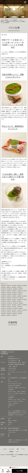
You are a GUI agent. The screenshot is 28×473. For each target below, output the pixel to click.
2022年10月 (15, 303)
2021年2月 (3, 311)
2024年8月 (14, 294)
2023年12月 (8, 297)
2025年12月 (19, 287)
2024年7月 (19, 294)
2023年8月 (8, 299)
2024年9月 (9, 294)
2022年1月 (14, 306)
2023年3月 (8, 301)
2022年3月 (3, 306)
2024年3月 (19, 296)
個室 (18, 449)
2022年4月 (24, 304)
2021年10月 (9, 308)
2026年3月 (3, 287)
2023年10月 (20, 297)
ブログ (17, 451)
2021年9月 (15, 308)
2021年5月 (14, 310)
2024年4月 (14, 296)
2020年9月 (9, 313)
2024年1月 (3, 297)
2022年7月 (8, 304)
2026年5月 (19, 285)
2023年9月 (3, 299)
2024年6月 (3, 296)
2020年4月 (14, 313)
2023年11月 (14, 297)
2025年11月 (3, 289)
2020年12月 (14, 311)
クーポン (23, 449)
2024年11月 (20, 292)
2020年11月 (20, 311)
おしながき (11, 449)
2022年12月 (3, 303)
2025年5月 (14, 290)
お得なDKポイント (14, 467)
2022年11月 (9, 303)
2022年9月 (21, 303)
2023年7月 (14, 299)
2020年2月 (3, 315)
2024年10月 (3, 294)
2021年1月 (8, 311)
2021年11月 (3, 308)
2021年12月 (19, 306)
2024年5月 (8, 296)
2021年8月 (20, 308)
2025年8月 (20, 289)
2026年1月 (14, 287)
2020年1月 (8, 315)
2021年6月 (8, 310)
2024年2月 (24, 296)
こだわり (5, 449)
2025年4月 (19, 290)
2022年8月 (3, 304)
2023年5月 (24, 299)
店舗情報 (11, 451)
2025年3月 (24, 290)
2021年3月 (24, 310)
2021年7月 (3, 310)
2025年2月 (3, 292)
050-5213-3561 (5, 263)
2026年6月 (14, 285)
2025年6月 (8, 290)
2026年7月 (8, 285)
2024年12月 (14, 292)
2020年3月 (19, 313)
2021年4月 (19, 310)
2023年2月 (14, 301)
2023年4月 (3, 301)
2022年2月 (8, 306)
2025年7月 (3, 290)
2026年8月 (3, 285)
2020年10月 (3, 313)
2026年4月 (24, 285)
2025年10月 (9, 289)
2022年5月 (19, 304)
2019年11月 (14, 315)
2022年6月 (14, 304)
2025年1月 (8, 292)
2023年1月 (19, 301)
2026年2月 (8, 287)
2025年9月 (15, 289)
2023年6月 (19, 299)
